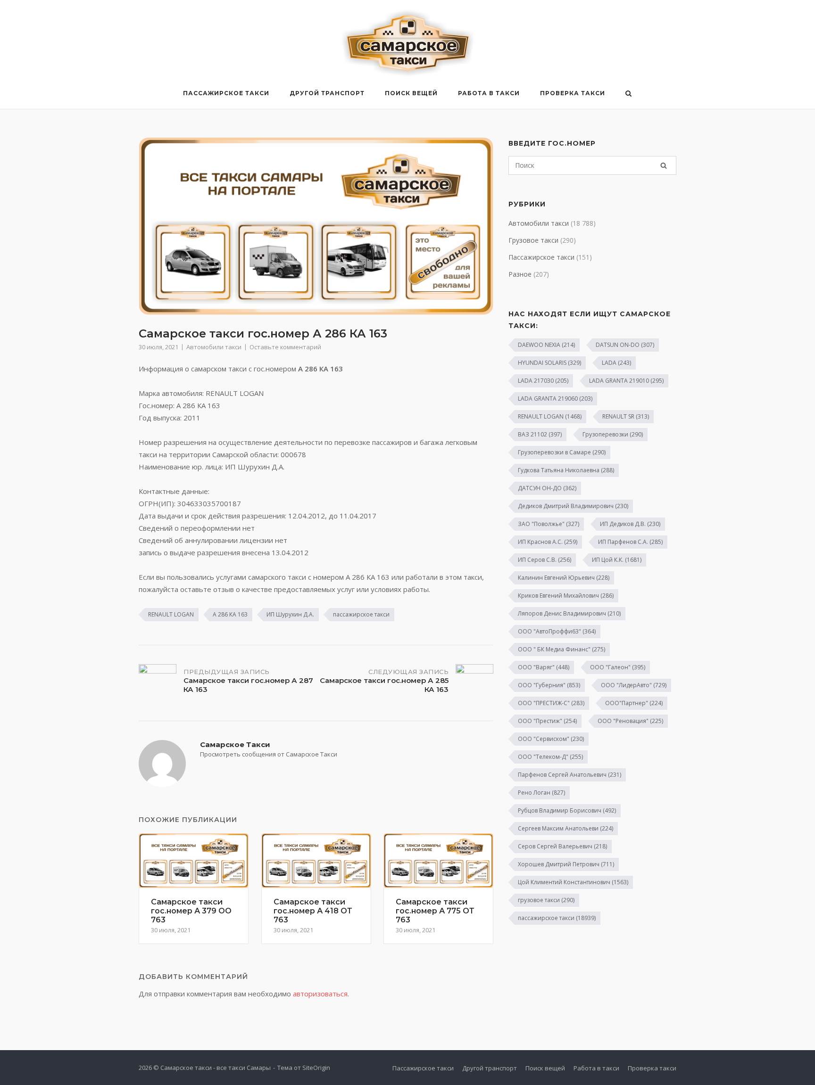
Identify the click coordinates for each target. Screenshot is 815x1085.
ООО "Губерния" (549, 685)
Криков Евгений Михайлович (566, 596)
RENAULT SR (625, 416)
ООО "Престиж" (547, 721)
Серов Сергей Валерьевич (562, 846)
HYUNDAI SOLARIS (549, 363)
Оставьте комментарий (285, 347)
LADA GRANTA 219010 (626, 381)
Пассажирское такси (226, 93)
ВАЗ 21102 (540, 434)
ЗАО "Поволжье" (548, 524)
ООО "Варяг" (543, 667)
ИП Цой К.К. (616, 560)
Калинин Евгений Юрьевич (563, 578)
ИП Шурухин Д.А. (290, 614)
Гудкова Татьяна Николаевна (566, 470)
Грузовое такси (533, 240)
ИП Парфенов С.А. (630, 542)
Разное (520, 274)
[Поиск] (663, 165)
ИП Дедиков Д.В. (630, 524)
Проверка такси (572, 93)
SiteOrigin (316, 1067)
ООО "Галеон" (617, 667)
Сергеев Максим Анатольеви (565, 828)
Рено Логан (541, 793)
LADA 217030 (543, 381)
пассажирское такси (361, 614)
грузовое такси (546, 900)
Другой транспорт (327, 93)
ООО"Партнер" (634, 703)
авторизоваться (320, 993)
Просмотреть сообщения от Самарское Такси (268, 754)
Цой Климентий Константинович (573, 882)
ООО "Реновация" (630, 721)
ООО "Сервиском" (551, 739)
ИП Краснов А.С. (547, 542)
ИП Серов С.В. (544, 560)
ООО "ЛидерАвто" (633, 685)
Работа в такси (489, 93)
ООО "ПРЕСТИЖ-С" (551, 703)
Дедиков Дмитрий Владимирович (573, 506)
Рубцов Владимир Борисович (567, 810)
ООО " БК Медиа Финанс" (561, 649)
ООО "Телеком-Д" (550, 757)
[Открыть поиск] (628, 94)
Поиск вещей (411, 93)
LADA (616, 363)
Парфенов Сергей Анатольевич (569, 775)
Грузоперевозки (612, 434)
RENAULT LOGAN (171, 614)
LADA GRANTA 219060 (555, 399)
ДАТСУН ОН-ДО (547, 488)
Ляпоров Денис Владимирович (569, 613)
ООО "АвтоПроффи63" (557, 631)
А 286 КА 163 (230, 614)
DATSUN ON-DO (625, 345)
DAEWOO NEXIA (546, 345)
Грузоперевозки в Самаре (562, 452)
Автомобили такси (213, 347)
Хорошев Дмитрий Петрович (566, 864)
